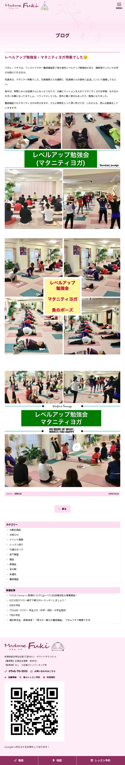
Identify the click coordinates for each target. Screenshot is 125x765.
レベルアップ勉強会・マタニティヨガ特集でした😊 (46, 57)
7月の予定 (14, 615)
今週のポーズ (16, 549)
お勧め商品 (15, 529)
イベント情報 (16, 539)
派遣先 (12, 574)
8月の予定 (14, 605)
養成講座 (14, 579)
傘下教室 (14, 554)
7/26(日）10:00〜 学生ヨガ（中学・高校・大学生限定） (38, 610)
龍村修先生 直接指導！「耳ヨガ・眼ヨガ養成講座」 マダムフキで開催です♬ (49, 620)
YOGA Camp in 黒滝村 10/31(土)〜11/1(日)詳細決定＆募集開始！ (43, 595)
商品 (11, 559)
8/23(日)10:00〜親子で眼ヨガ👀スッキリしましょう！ (37, 600)
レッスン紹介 (16, 544)
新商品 (12, 564)
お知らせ (18, 494)
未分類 (12, 569)
